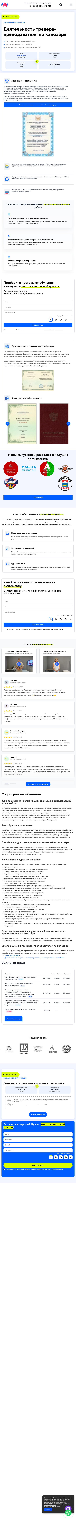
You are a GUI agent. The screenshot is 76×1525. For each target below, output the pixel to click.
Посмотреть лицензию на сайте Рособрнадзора (38, 105)
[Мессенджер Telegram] (65, 320)
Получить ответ (38, 325)
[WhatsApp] (56, 320)
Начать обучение (38, 1114)
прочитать (21, 57)
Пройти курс (38, 497)
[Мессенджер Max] (61, 320)
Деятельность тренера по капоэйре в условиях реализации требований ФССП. (34, 958)
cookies (59, 1498)
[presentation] (8, 424)
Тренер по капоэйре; (12, 955)
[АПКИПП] (4, 5)
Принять (48, 1509)
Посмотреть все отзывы (38, 784)
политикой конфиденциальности (53, 330)
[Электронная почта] (70, 320)
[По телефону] (51, 320)
